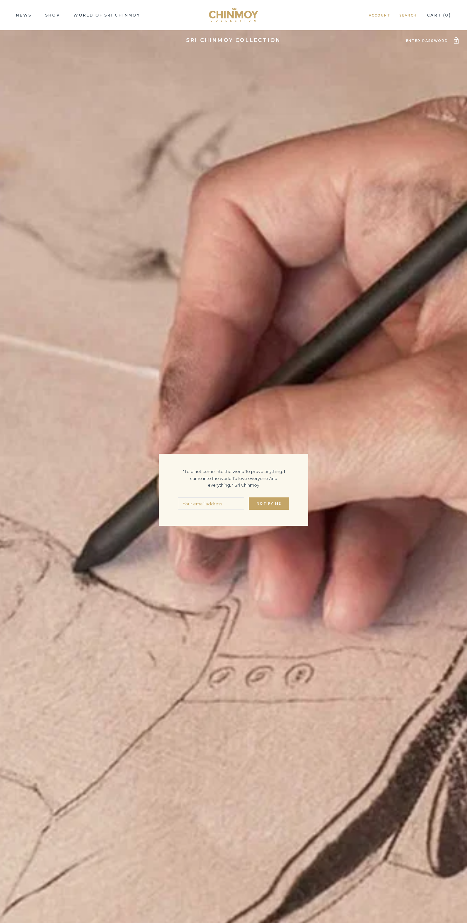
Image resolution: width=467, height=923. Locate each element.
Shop (52, 15)
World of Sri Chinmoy (106, 15)
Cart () (439, 15)
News (24, 15)
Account (379, 15)
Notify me (269, 504)
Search (408, 15)
